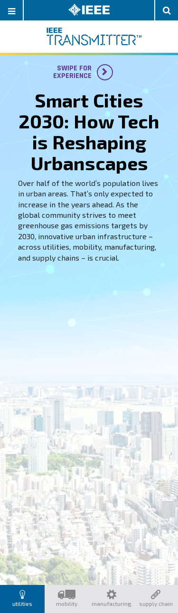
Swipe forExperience (79, 72)
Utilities (22, 603)
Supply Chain (156, 603)
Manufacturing (111, 603)
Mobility (66, 603)
